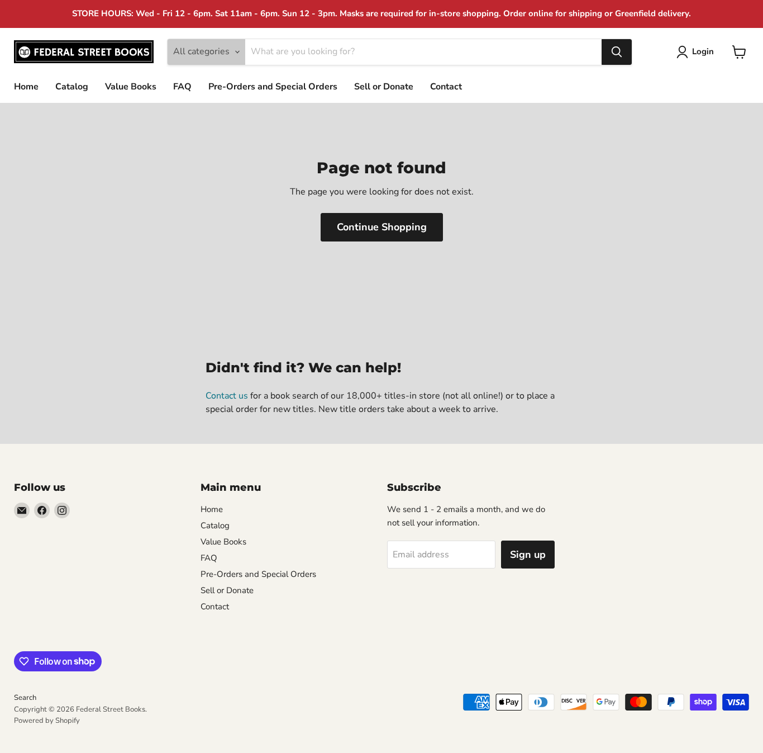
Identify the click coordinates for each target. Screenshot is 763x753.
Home (26, 86)
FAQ (182, 86)
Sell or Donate (383, 86)
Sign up (528, 554)
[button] (697, 52)
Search (25, 698)
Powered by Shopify (47, 721)
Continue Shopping (382, 227)
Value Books (130, 86)
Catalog (71, 86)
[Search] (617, 52)
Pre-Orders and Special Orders (272, 86)
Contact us (227, 396)
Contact (446, 86)
